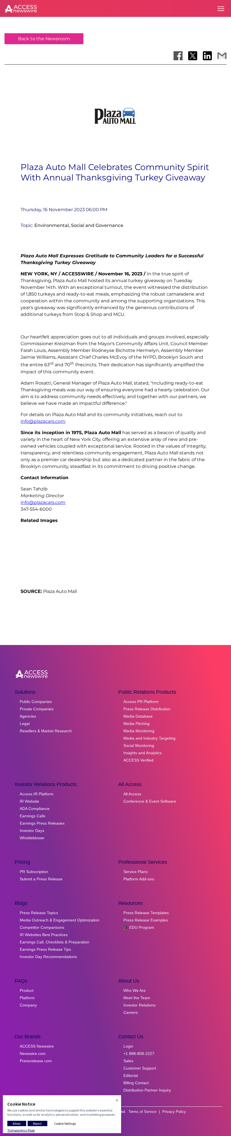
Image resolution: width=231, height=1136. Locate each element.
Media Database (138, 716)
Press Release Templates (146, 912)
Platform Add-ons (138, 879)
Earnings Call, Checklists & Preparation (54, 942)
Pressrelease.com (36, 1061)
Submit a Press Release (41, 879)
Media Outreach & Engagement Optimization (59, 920)
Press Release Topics (39, 912)
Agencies (28, 716)
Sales (128, 1061)
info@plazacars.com (43, 421)
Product (27, 990)
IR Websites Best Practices (44, 934)
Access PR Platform (141, 701)
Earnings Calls (32, 816)
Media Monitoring (138, 731)
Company (28, 1005)
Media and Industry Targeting (149, 738)
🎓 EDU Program (138, 927)
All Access (132, 794)
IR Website (29, 801)
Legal (25, 723)
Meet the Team (136, 998)
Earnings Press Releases (42, 823)
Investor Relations (139, 1005)
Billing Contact (136, 1083)
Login (128, 1046)
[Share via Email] (221, 55)
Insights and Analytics (142, 753)
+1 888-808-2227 (138, 1053)
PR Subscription (34, 871)
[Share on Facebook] (178, 55)
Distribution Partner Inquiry (147, 1090)
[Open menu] (221, 8)
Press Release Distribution (146, 709)
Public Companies (36, 701)
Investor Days (32, 830)
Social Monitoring (138, 745)
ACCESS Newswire (37, 1046)
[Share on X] (192, 55)
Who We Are (134, 990)
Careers (130, 1012)
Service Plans (135, 871)
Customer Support (139, 1068)
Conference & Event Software (149, 801)
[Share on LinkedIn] (207, 55)
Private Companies (37, 709)
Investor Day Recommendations (48, 956)
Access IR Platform (37, 794)
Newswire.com (33, 1053)
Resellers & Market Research (46, 731)
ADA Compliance (35, 808)
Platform (27, 998)
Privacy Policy (174, 1112)
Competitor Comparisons (42, 927)
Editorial (130, 1075)
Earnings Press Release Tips (45, 949)
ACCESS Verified (138, 760)
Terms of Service (142, 1112)
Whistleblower (32, 838)
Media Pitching (136, 723)
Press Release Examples (145, 920)
